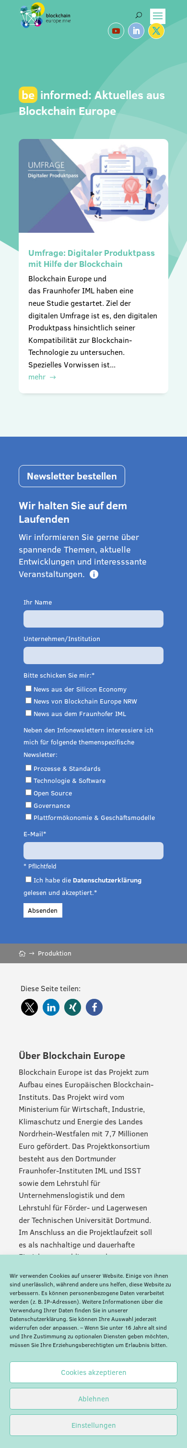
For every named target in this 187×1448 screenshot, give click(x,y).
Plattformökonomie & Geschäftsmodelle (94, 817)
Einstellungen (93, 1425)
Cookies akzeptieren (94, 1372)
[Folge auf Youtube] (116, 31)
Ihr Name (37, 602)
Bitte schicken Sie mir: (57, 675)
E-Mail (33, 834)
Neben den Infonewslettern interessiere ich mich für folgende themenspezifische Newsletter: (88, 742)
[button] (29, 1007)
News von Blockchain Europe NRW (85, 701)
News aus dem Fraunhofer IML (80, 713)
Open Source (53, 793)
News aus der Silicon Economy (80, 689)
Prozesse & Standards (67, 768)
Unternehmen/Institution (61, 638)
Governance (52, 805)
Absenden (43, 910)
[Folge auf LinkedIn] (136, 31)
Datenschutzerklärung (38, 1319)
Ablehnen (93, 1399)
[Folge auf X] (156, 31)
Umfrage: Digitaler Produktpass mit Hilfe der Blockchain (91, 258)
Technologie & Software (69, 780)
